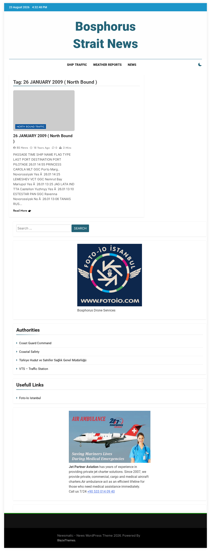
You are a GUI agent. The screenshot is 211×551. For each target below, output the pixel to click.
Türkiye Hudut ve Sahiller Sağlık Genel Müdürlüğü (52, 360)
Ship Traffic (77, 65)
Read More (20, 210)
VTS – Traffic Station (33, 369)
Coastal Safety (29, 352)
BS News (22, 148)
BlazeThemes (66, 540)
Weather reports (107, 65)
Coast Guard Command (35, 343)
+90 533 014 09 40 (101, 491)
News (132, 65)
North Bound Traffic (31, 126)
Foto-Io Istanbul (30, 398)
